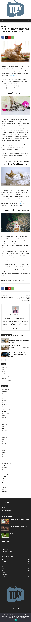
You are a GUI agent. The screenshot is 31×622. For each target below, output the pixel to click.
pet (13, 280)
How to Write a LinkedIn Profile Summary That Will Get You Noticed (23, 299)
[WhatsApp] (12, 37)
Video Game (5, 487)
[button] (2, 20)
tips (19, 280)
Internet (4, 435)
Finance (4, 420)
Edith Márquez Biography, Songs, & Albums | (7, 298)
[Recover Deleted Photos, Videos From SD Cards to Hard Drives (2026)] (5, 354)
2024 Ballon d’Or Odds (15, 533)
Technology (5, 474)
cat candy (8, 271)
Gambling (4, 424)
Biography (4, 391)
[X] (6, 37)
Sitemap (4, 378)
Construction (5, 407)
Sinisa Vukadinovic (6, 33)
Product (4, 459)
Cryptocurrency (6, 409)
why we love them (13, 75)
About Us (4, 367)
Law (3, 439)
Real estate (5, 461)
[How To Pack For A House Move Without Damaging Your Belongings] (5, 347)
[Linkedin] (17, 328)
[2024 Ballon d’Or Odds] (5, 535)
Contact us (4, 369)
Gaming (4, 426)
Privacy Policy (5, 376)
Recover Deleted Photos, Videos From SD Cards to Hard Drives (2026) (18, 354)
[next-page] (5, 360)
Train (23, 280)
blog (3, 393)
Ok (16, 619)
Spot (16, 280)
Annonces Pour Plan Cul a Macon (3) (18, 526)
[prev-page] (2, 360)
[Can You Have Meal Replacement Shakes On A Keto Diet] (5, 521)
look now (20, 203)
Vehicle (4, 485)
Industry (4, 433)
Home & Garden (6, 430)
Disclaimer (4, 374)
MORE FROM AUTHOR (18, 335)
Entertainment (5, 413)
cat (6, 280)
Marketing (4, 446)
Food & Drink (5, 422)
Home (2, 24)
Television (4, 476)
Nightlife (4, 452)
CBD (3, 402)
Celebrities (4, 404)
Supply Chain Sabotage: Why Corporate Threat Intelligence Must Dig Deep (19, 340)
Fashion (4, 417)
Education (4, 411)
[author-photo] (15, 312)
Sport (3, 472)
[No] (29, 617)
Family (3, 415)
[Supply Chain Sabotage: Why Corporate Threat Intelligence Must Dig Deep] (5, 340)
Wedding (4, 491)
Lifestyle (4, 443)
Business (4, 396)
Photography (5, 456)
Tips (5, 26)
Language (4, 437)
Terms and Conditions (7, 380)
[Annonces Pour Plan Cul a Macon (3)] (5, 528)
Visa (3, 489)
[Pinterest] (9, 37)
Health (3, 428)
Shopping (4, 467)
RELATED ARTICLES (6, 335)
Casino (4, 400)
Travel (3, 482)
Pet (6, 24)
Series (3, 465)
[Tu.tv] (15, 9)
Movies (4, 448)
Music (3, 450)
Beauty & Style (5, 389)
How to (9, 280)
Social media (5, 469)
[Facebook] (2, 37)
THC (3, 478)
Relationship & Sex (6, 463)
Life (3, 441)
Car (3, 398)
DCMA (3, 371)
